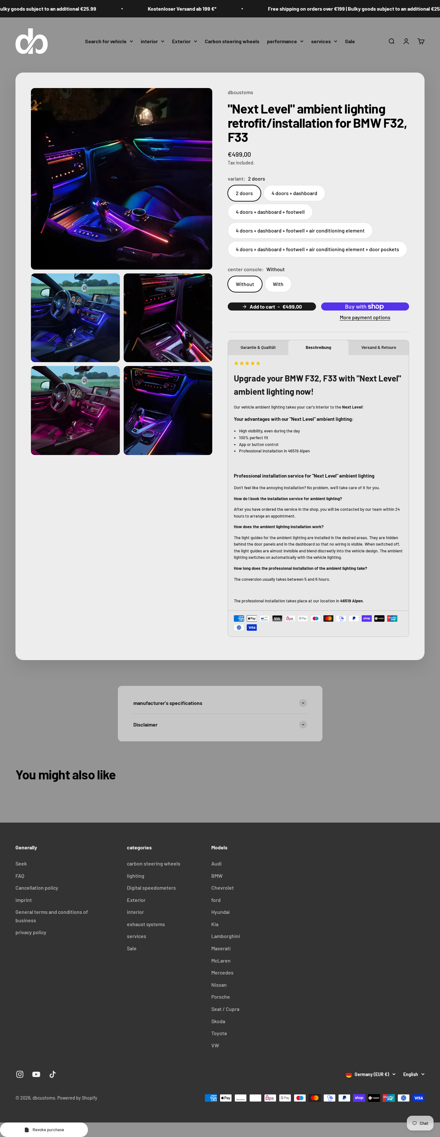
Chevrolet (222, 888)
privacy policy (30, 932)
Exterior (181, 41)
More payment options (365, 317)
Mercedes (222, 972)
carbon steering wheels (153, 863)
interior (149, 41)
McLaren (221, 960)
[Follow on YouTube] (36, 1074)
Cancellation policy (36, 888)
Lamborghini (225, 936)
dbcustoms (240, 92)
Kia (214, 924)
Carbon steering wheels (232, 41)
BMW (217, 876)
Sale (350, 41)
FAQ (19, 876)
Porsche (220, 997)
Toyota (219, 1033)
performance (282, 41)
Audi (216, 863)
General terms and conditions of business (51, 916)
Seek (21, 863)
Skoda (218, 1021)
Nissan (219, 985)
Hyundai (220, 912)
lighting (135, 876)
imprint (23, 900)
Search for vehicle (106, 41)
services (321, 41)
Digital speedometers (151, 888)
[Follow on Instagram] (19, 1074)
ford (216, 900)
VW (215, 1045)
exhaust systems (146, 924)
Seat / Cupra (225, 1009)
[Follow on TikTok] (52, 1074)
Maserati (221, 948)
